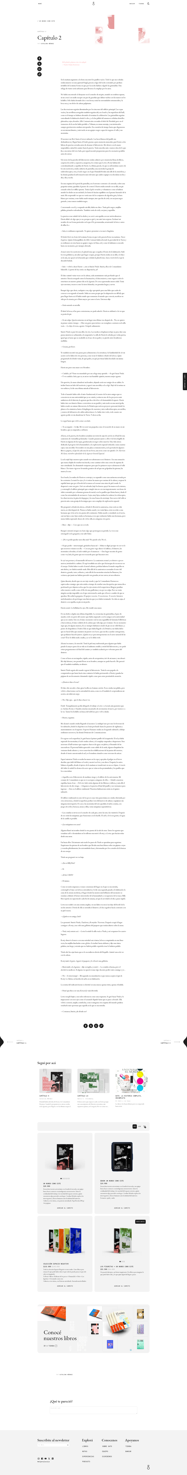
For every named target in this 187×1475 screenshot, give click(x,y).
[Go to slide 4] (66, 1178)
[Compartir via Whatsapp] (39, 69)
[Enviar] (68, 1445)
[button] (38, 1458)
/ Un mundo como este (46, 21)
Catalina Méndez (47, 44)
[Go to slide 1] (61, 1178)
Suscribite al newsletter (53, 1440)
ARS (134, 1126)
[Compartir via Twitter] (39, 64)
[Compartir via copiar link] (39, 74)
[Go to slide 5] (68, 1178)
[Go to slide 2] (63, 1178)
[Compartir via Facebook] (39, 58)
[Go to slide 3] (65, 1178)
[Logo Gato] (93, 3)
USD (139, 1126)
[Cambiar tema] (148, 3)
